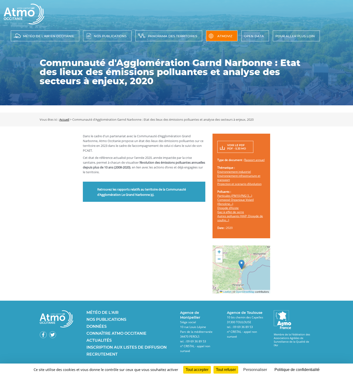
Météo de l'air (102, 312)
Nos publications (110, 36)
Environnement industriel (234, 172)
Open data (254, 36)
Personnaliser (255, 370)
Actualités (99, 340)
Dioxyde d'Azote (228, 208)
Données (96, 326)
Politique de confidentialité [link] (297, 370)
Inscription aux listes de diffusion (126, 347)
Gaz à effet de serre (230, 212)
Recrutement (102, 354)
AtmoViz (224, 36)
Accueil (64, 119)
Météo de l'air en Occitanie (48, 36)
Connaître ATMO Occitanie (116, 333)
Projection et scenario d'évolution (239, 184)
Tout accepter (197, 370)
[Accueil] (24, 23)
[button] (241, 264)
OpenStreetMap (245, 291)
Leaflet (226, 291)
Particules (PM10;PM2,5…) (234, 196)
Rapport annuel (254, 160)
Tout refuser (226, 370)
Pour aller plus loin (295, 36)
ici (152, 194)
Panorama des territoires (172, 36)
